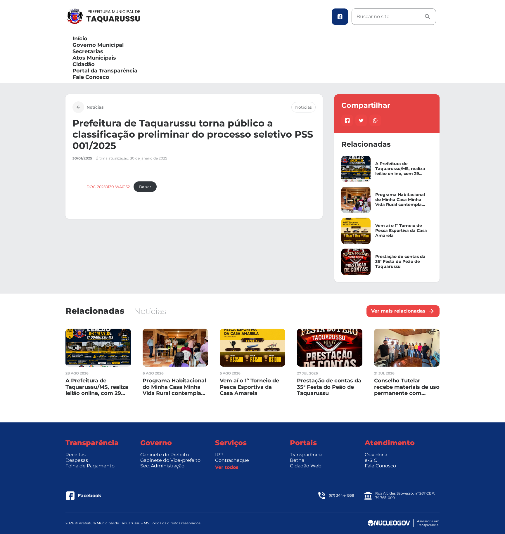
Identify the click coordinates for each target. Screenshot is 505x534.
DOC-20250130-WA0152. (109, 187)
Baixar (145, 187)
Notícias (303, 107)
